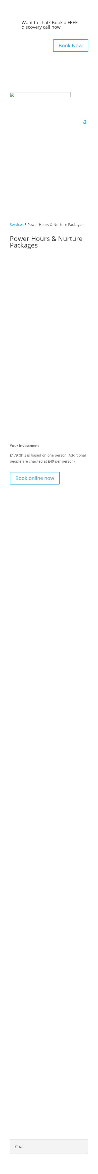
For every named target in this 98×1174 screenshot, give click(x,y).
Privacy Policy (53, 1066)
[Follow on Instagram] (44, 160)
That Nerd (29, 1066)
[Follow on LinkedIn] (54, 160)
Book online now (34, 478)
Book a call (27, 782)
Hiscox (38, 1078)
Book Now (71, 45)
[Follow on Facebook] (34, 160)
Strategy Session (72, 702)
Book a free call (49, 951)
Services (17, 224)
